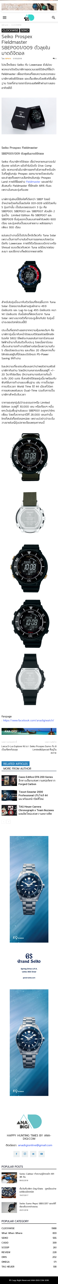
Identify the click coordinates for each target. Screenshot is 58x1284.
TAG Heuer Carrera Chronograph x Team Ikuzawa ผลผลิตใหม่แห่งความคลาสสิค (36, 810)
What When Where (12, 1233)
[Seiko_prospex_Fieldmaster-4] (29, 457)
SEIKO (25, 30)
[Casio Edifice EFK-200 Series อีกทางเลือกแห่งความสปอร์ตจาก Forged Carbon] (9, 780)
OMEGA (6, 1262)
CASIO (5, 1242)
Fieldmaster (33, 182)
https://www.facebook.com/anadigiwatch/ (28, 720)
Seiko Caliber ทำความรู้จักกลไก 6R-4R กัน (37, 1175)
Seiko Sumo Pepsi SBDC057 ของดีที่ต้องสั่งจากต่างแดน (37, 1205)
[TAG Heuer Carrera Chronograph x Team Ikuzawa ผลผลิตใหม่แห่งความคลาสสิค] (9, 810)
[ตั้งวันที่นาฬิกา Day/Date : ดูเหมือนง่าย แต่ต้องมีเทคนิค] (9, 1192)
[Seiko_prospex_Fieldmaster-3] (29, 568)
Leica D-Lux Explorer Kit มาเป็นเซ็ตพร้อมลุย (15, 748)
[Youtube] (42, 1154)
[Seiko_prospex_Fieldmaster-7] (29, 624)
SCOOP (5, 1247)
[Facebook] (16, 1154)
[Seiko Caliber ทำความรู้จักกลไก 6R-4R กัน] (9, 1177)
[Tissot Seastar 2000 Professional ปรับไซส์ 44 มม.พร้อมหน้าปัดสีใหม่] (9, 795)
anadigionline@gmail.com (35, 1145)
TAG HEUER (8, 1266)
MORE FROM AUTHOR (17, 769)
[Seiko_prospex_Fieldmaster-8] (29, 680)
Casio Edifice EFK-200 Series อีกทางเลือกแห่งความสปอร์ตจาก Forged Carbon (37, 780)
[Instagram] (25, 1154)
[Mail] (33, 1154)
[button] (53, 17)
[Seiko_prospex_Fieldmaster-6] (29, 513)
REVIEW (6, 1252)
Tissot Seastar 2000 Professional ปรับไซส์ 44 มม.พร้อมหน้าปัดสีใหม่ (33, 795)
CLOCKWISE (16, 25)
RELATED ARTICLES (15, 764)
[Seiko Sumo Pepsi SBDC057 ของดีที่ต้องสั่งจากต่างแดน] (9, 1207)
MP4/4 (8, 58)
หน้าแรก (5, 25)
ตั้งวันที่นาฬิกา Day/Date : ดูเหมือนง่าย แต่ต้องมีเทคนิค (37, 1190)
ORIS (4, 1257)
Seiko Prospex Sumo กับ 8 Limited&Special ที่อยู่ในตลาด (43, 749)
